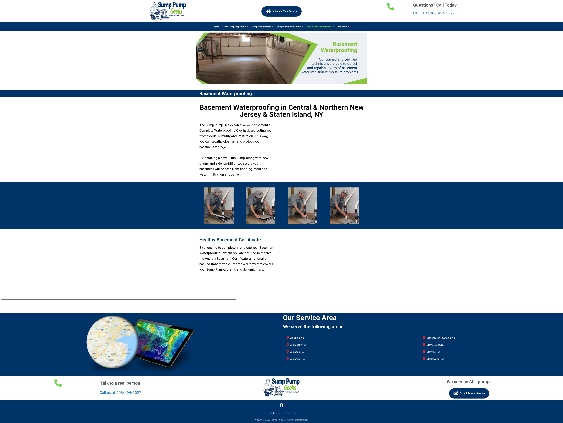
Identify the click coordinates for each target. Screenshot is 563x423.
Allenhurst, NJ (298, 358)
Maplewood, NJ (435, 358)
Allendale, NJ (297, 351)
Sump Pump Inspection (234, 26)
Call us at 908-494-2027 (434, 13)
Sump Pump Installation (289, 26)
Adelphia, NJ (297, 337)
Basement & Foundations (319, 26)
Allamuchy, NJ (298, 344)
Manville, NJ (433, 351)
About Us (342, 26)
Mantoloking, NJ (435, 344)
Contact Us (279, 413)
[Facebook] (281, 405)
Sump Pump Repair (261, 26)
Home (216, 26)
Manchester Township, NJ (441, 337)
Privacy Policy (292, 413)
